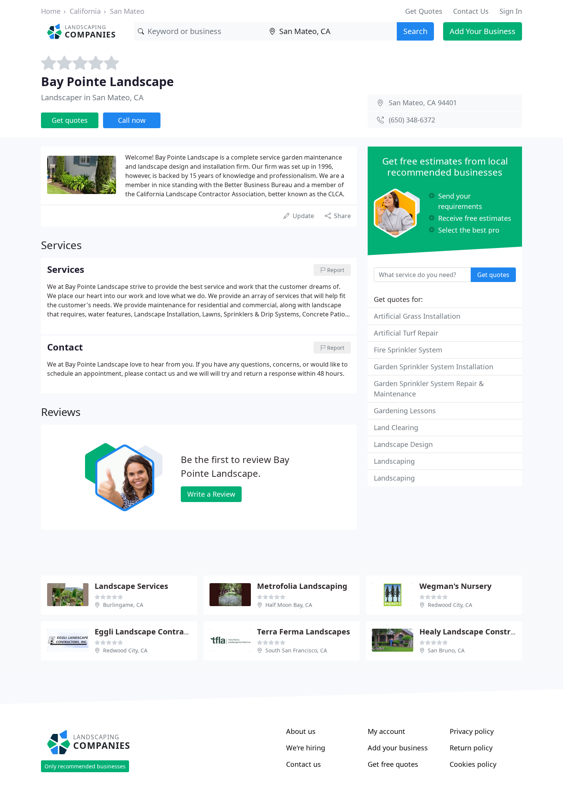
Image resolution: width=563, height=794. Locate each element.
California (85, 11)
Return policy (471, 747)
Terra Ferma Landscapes (303, 631)
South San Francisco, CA (296, 650)
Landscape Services (131, 586)
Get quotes (70, 120)
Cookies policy (473, 764)
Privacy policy (472, 731)
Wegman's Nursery (455, 586)
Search (415, 31)
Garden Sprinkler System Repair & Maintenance (429, 388)
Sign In (510, 11)
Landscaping (394, 461)
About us (301, 731)
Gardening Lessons (405, 410)
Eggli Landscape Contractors (149, 631)
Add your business (398, 747)
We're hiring (305, 747)
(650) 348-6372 (412, 119)
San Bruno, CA (446, 650)
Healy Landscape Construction (477, 631)
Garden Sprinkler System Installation (433, 366)
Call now (132, 120)
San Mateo (127, 11)
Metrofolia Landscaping (302, 586)
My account (386, 731)
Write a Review (211, 494)
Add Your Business (483, 31)
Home (51, 11)
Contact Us (471, 11)
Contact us (303, 764)
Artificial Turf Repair (406, 332)
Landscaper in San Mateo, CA (92, 97)
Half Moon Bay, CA (288, 604)
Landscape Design (403, 444)
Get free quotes (393, 764)
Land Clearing (396, 427)
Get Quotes (423, 11)
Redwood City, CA (450, 604)
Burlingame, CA (123, 604)
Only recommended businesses (85, 766)
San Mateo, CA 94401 (423, 102)
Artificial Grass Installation (417, 316)
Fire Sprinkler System (408, 349)
